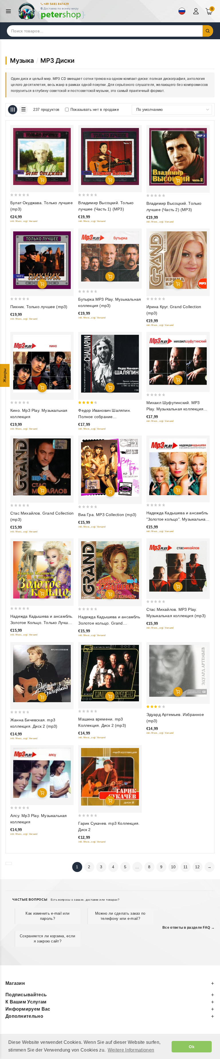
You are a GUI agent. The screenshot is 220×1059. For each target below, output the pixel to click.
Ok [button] (192, 1046)
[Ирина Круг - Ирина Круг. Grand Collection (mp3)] (178, 260)
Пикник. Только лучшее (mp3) (38, 306)
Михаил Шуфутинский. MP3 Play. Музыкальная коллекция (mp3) (174, 409)
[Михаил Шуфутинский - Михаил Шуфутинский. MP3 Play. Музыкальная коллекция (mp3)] (178, 360)
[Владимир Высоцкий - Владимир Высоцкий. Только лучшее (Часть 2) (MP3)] (178, 157)
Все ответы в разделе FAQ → (188, 928)
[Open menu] (9, 11)
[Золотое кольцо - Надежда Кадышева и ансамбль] (178, 466)
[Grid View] (12, 109)
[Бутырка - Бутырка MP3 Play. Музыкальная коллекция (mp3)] (110, 256)
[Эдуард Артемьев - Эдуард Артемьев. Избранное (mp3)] (178, 671)
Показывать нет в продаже (94, 109)
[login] (196, 11)
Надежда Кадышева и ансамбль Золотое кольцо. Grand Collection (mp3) (109, 623)
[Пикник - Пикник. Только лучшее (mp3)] (42, 260)
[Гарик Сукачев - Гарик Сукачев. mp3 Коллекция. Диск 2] (110, 776)
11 (185, 867)
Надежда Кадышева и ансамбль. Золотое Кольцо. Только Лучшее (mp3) (41, 622)
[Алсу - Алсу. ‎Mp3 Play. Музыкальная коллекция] (42, 773)
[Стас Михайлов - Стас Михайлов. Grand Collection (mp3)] (42, 466)
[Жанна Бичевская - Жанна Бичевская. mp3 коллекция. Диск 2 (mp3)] (42, 673)
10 (173, 867)
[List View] (23, 109)
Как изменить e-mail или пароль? (47, 916)
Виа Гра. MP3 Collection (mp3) (107, 514)
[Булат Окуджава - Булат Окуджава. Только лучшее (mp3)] (42, 156)
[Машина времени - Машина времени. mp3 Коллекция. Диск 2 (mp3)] (110, 673)
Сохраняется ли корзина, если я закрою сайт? (47, 938)
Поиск (208, 31)
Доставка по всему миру (61, 8)
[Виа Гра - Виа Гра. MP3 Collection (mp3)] (110, 467)
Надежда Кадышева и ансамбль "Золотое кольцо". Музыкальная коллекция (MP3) (177, 519)
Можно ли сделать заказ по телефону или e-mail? (120, 916)
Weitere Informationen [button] (131, 1050)
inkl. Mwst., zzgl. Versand (24, 221)
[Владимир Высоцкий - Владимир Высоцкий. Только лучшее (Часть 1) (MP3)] (110, 156)
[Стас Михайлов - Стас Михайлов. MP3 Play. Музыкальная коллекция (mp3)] (178, 566)
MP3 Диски (57, 60)
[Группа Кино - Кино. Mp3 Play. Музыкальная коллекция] (42, 363)
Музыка (22, 60)
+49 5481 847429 (56, 3)
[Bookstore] (51, 11)
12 (197, 867)
